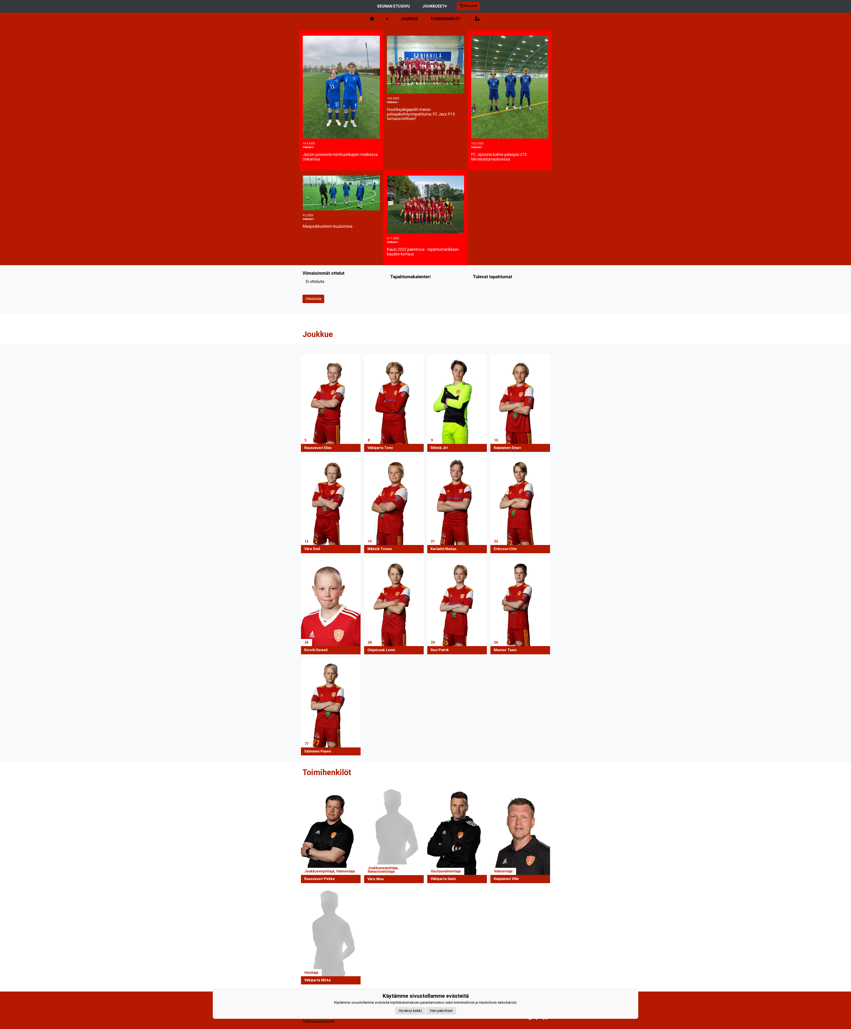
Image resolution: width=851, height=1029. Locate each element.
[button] (330, 403)
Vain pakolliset (441, 1010)
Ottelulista (313, 299)
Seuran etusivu (393, 6)
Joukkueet (434, 6)
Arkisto (470, 6)
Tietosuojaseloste (319, 1021)
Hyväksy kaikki (410, 1010)
